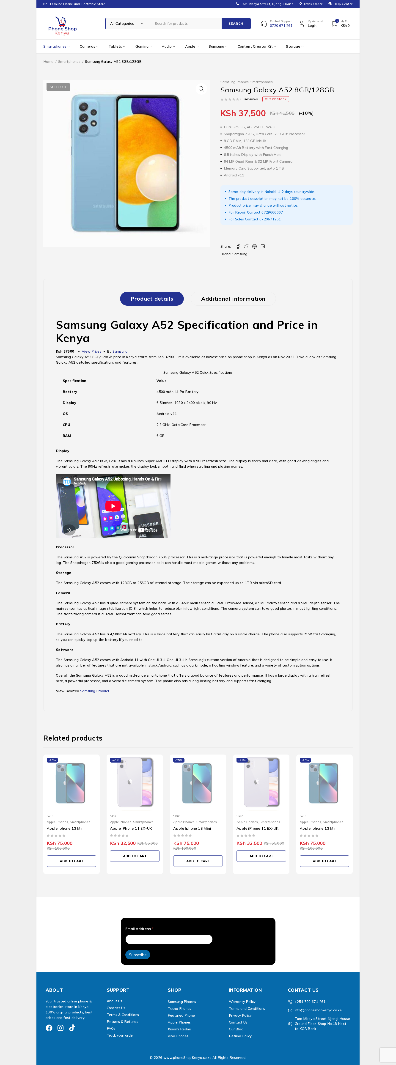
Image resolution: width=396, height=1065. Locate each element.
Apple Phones (57, 822)
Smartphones (69, 61)
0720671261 (270, 219)
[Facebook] (49, 1027)
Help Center (343, 4)
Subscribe (138, 954)
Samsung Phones (234, 82)
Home (48, 61)
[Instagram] (60, 1027)
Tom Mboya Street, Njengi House (267, 4)
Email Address (139, 929)
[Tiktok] (72, 1027)
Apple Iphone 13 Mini (66, 828)
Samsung (240, 254)
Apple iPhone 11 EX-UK (131, 828)
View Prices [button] (91, 351)
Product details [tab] (152, 298)
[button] (201, 89)
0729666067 (272, 212)
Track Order (312, 4)
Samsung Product (95, 691)
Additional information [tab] (233, 298)
